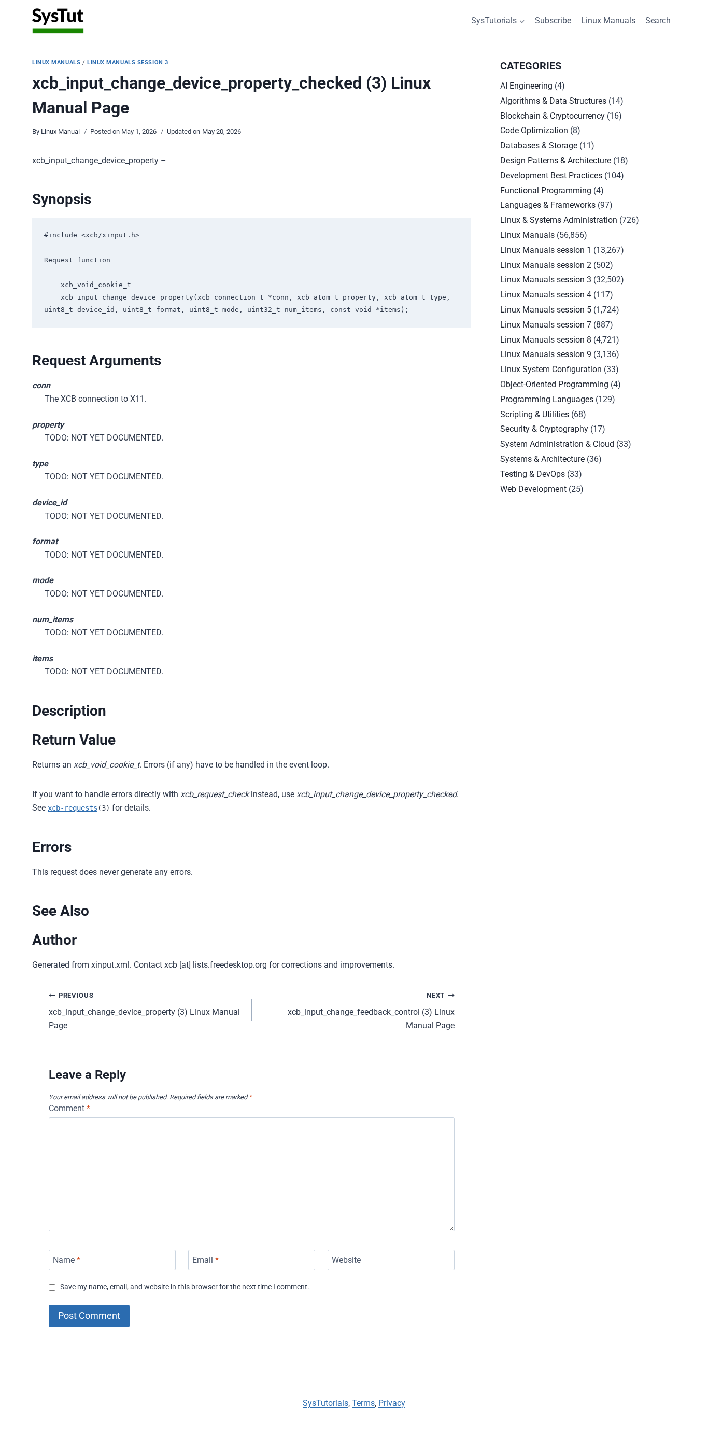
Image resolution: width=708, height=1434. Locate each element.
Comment (69, 1108)
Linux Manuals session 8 (545, 340)
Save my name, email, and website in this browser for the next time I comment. (184, 1287)
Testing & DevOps (532, 474)
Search (658, 20)
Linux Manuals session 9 (545, 354)
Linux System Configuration (551, 369)
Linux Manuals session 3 (127, 62)
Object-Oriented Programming (554, 384)
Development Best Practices (551, 175)
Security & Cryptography (544, 429)
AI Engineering (526, 86)
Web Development (533, 489)
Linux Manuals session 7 (545, 325)
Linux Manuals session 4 (545, 295)
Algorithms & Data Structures (553, 101)
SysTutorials (325, 1403)
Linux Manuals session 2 (545, 265)
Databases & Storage (538, 145)
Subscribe (553, 20)
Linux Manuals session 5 (545, 310)
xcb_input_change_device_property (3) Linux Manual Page (144, 1010)
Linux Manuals (608, 20)
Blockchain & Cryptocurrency (552, 116)
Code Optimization (534, 130)
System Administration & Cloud (557, 444)
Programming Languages (546, 399)
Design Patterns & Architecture (555, 160)
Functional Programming (545, 190)
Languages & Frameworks (548, 205)
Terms (363, 1403)
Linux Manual (60, 131)
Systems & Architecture (542, 459)
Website (346, 1260)
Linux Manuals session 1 (545, 250)
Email (205, 1260)
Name (66, 1260)
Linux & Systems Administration (558, 220)
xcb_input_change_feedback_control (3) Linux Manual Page (371, 1010)
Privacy (391, 1403)
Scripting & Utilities (534, 414)
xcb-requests (72, 808)
